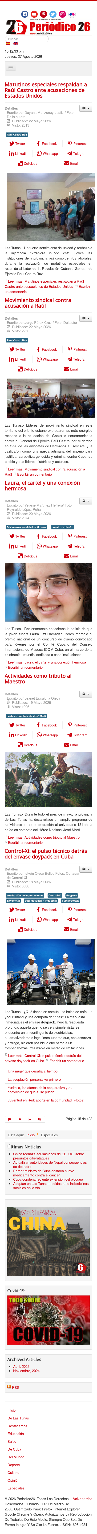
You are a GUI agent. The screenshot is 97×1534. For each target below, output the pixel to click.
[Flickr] (72, 14)
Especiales (16, 1487)
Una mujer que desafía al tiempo (32, 1070)
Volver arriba (82, 1498)
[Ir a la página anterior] (20, 1119)
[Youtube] (34, 14)
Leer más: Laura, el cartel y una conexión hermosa (47, 662)
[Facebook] (24, 14)
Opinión (13, 1480)
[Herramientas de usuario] (85, 108)
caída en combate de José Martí (26, 716)
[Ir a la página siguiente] (30, 1119)
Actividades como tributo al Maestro (38, 678)
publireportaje (70, 900)
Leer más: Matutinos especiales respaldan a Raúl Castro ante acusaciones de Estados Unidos (44, 284)
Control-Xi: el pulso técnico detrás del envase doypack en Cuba (46, 853)
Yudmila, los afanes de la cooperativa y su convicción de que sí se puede (40, 1089)
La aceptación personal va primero (34, 1079)
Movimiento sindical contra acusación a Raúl (38, 302)
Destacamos (17, 1425)
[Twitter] (53, 14)
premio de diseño (62, 527)
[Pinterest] (43, 14)
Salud (12, 1441)
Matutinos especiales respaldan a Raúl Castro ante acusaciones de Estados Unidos (46, 90)
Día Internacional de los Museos (26, 527)
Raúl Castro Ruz (17, 134)
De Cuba (14, 1449)
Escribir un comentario (34, 474)
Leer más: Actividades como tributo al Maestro (44, 837)
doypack (71, 895)
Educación (16, 1433)
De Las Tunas (18, 1417)
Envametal (13, 900)
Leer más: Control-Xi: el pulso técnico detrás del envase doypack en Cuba (43, 1058)
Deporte (14, 1464)
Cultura (13, 1472)
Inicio (12, 1410)
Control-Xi (54, 895)
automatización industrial (41, 900)
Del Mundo (16, 1456)
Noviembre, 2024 (26, 1370)
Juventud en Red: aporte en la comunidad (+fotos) (46, 1099)
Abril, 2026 (21, 1366)
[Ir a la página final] (40, 1119)
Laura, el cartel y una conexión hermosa (42, 485)
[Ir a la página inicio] (10, 1119)
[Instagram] (62, 14)
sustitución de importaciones (25, 895)
